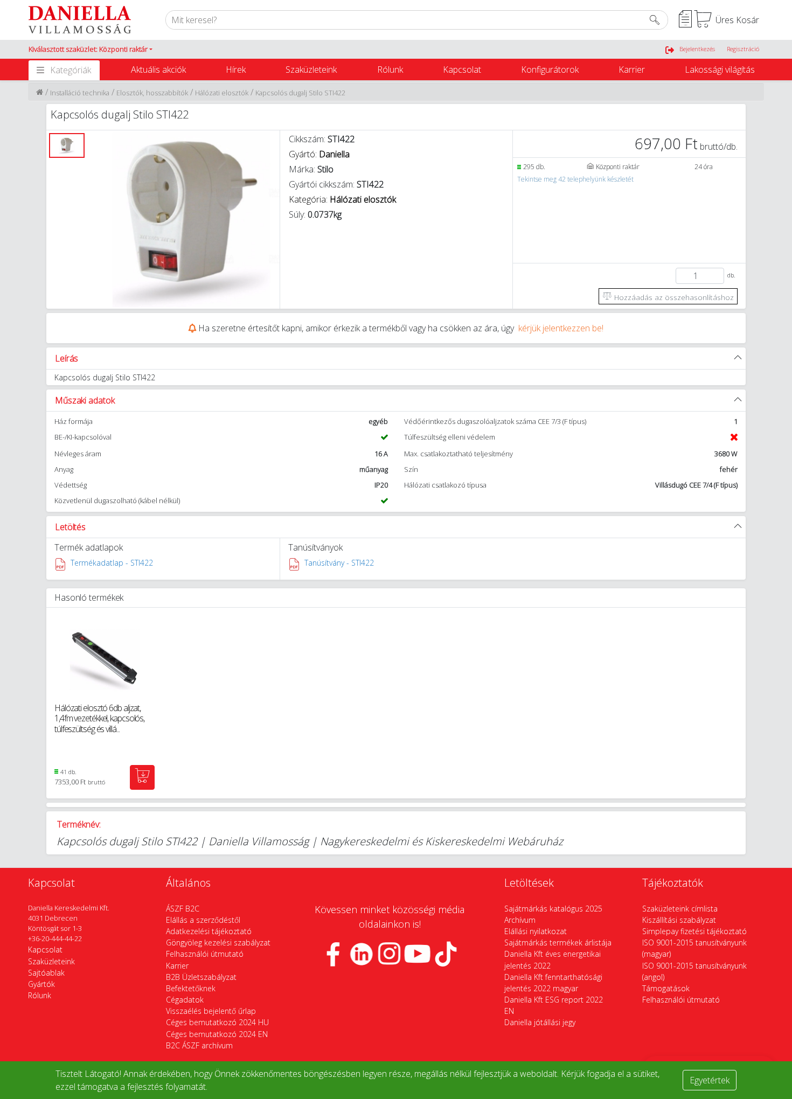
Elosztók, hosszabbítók (152, 93)
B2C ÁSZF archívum (199, 1045)
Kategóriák (70, 70)
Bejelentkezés (697, 49)
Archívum (520, 920)
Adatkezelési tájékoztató (209, 931)
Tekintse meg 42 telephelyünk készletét (575, 179)
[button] (90, 49)
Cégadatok (185, 999)
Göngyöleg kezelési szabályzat (218, 942)
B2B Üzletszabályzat (201, 977)
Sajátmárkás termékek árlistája (558, 942)
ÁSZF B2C (182, 908)
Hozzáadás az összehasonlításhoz (673, 297)
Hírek (236, 69)
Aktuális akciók (158, 69)
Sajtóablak (46, 973)
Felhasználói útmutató (205, 954)
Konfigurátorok (550, 69)
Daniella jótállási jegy (539, 1022)
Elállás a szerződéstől (203, 920)
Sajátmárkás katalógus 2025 (553, 908)
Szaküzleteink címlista (680, 908)
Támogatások (666, 988)
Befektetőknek (191, 988)
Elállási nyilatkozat (535, 931)
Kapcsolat (462, 69)
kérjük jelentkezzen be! (560, 328)
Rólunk (390, 69)
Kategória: (342, 199)
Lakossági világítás (720, 69)
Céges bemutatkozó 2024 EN (217, 1034)
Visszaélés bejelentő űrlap (211, 1011)
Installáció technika (79, 93)
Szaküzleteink (311, 69)
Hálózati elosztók (221, 93)
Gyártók (41, 984)
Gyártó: (319, 154)
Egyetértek (710, 1080)
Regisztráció (743, 49)
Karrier (632, 69)
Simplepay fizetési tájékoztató (694, 931)
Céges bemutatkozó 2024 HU (217, 1022)
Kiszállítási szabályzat (679, 920)
